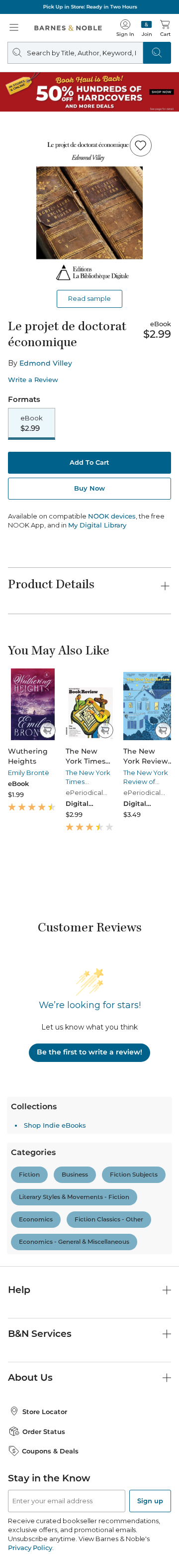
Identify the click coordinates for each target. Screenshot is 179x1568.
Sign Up (23, 1538)
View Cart (152, 1470)
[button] (89, 784)
